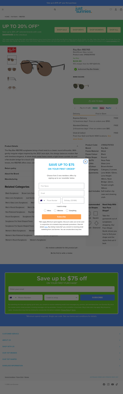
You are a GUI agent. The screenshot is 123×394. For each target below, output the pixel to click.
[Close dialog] (85, 162)
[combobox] (42, 200)
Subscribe (61, 216)
